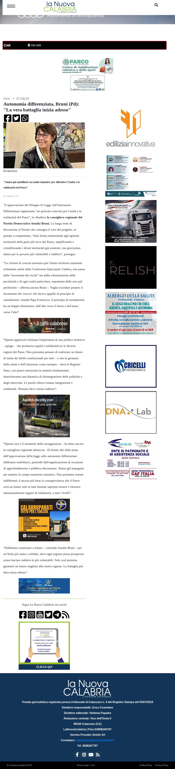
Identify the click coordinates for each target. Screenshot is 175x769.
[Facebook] (77, 755)
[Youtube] (91, 755)
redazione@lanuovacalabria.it (95, 740)
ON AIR (35, 45)
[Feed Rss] (97, 755)
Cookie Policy (145, 765)
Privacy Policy (161, 765)
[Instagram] (84, 755)
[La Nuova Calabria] (60, 6)
